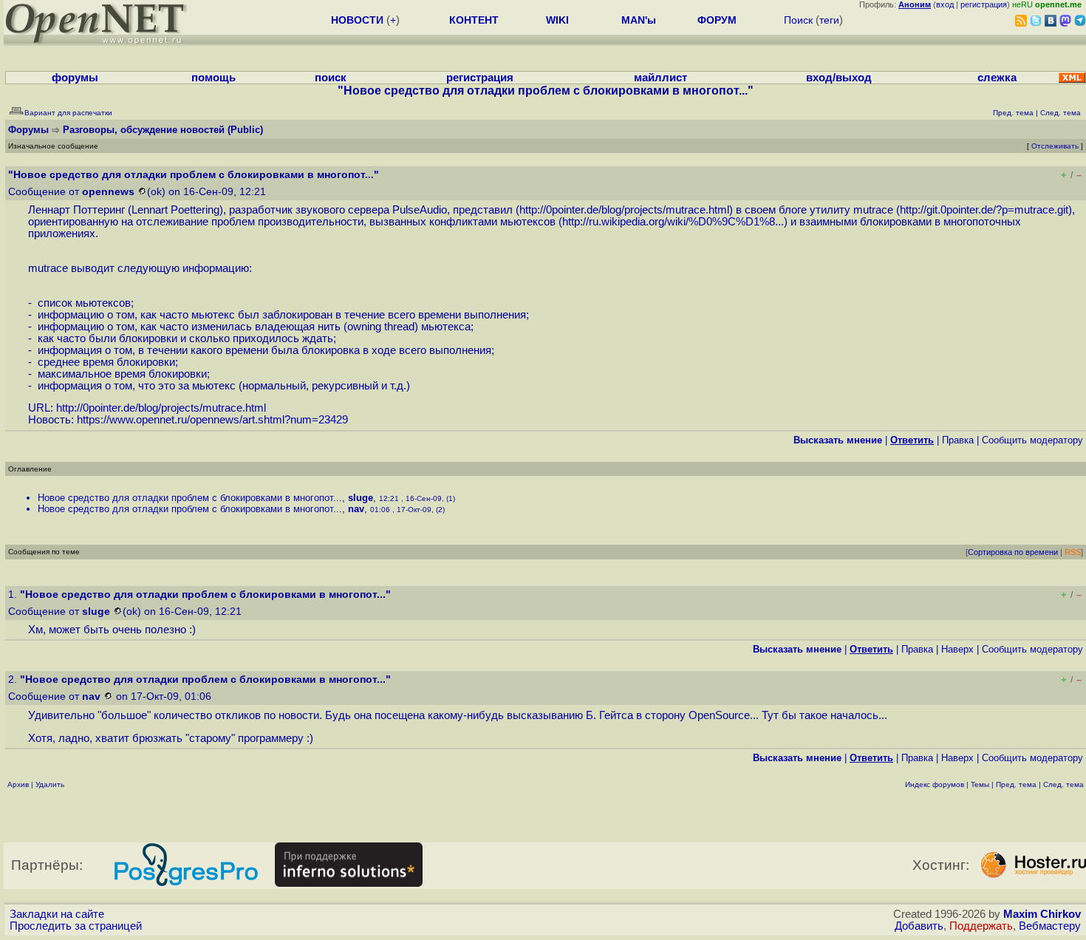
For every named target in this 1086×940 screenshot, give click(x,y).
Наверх (957, 649)
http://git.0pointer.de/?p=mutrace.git (984, 210)
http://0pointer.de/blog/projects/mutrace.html (624, 210)
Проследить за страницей (76, 926)
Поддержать (981, 926)
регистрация (983, 4)
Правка (958, 440)
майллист (660, 78)
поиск (330, 78)
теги (829, 20)
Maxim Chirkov (1042, 914)
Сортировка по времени (1013, 552)
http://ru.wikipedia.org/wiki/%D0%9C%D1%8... (673, 222)
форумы (75, 78)
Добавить (919, 926)
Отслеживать (1055, 146)
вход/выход (839, 78)
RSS (1073, 552)
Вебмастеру (1050, 926)
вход (945, 4)
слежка (997, 78)
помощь (213, 78)
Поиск (798, 20)
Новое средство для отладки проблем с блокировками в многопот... (190, 497)
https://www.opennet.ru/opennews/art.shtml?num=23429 (212, 420)
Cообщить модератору (1032, 440)
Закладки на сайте (57, 914)
